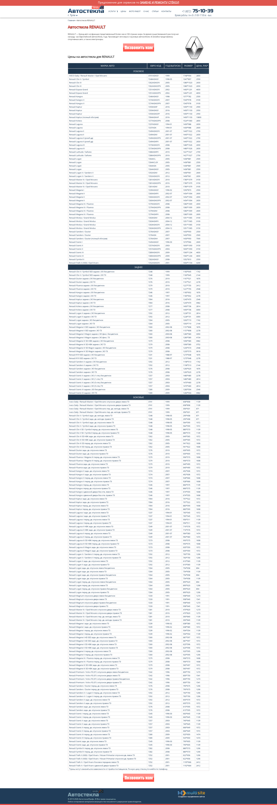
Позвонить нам (138, 47)
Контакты (166, 10)
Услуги (112, 10)
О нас (146, 10)
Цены (123, 10)
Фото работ (135, 10)
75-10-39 (194, 13)
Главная (71, 20)
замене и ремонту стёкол (159, 2)
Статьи (155, 10)
